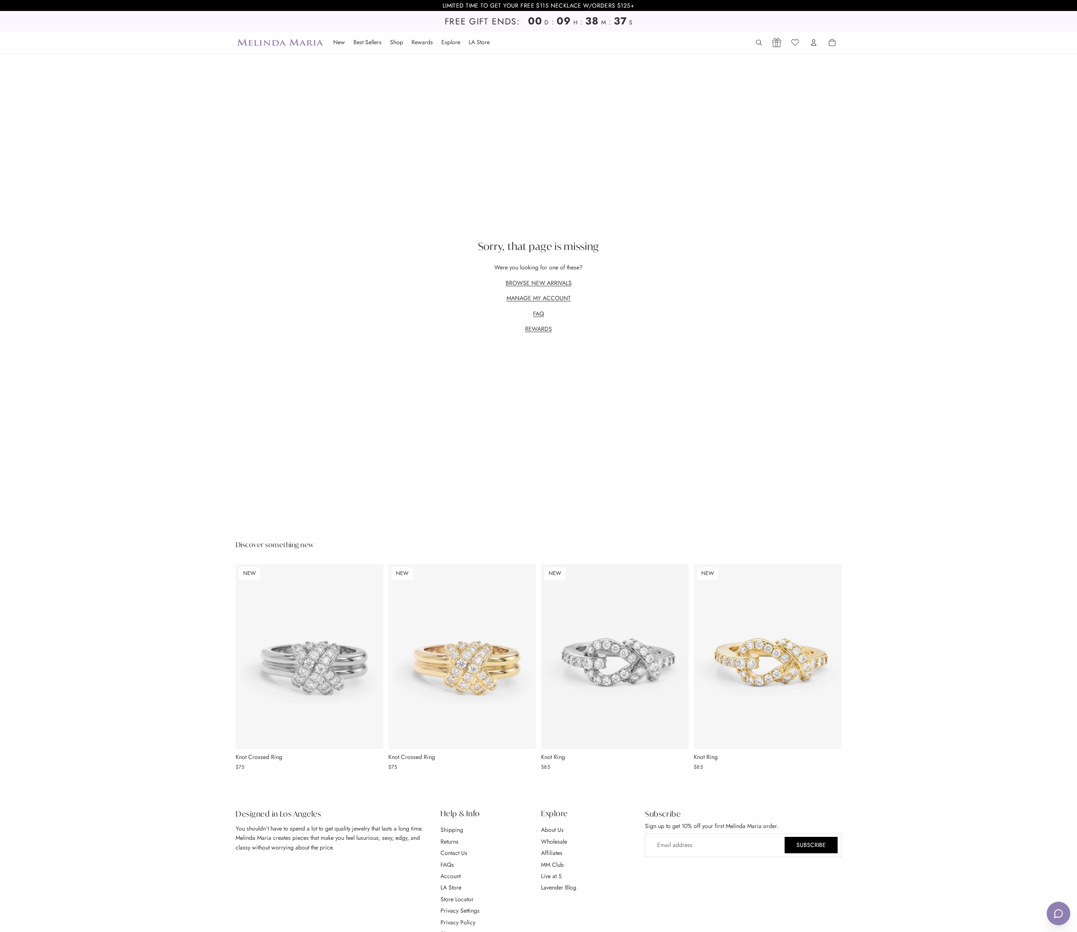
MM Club (552, 864)
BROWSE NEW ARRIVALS (539, 283)
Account (450, 876)
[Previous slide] (248, 656)
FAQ (538, 313)
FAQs (447, 864)
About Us (552, 830)
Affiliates (551, 853)
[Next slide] (370, 656)
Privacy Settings (460, 910)
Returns (449, 841)
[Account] (813, 42)
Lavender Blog (558, 887)
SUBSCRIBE (811, 845)
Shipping (451, 830)
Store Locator (457, 899)
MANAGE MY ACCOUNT (539, 298)
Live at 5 (551, 876)
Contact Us (453, 853)
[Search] (759, 42)
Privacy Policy (457, 922)
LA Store (451, 887)
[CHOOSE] (370, 735)
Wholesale (554, 841)
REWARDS (538, 329)
